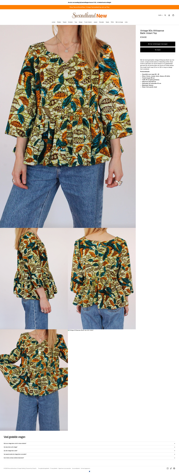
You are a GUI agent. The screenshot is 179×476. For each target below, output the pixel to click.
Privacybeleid (53, 468)
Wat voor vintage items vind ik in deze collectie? (15, 443)
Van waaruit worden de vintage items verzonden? (15, 454)
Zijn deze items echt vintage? (10, 447)
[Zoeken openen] (165, 15)
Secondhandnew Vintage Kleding (16, 468)
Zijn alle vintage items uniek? (10, 450)
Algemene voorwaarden (64, 468)
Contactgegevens (85, 468)
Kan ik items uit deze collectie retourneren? (14, 458)
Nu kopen (158, 50)
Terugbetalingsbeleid (43, 468)
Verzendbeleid (76, 468)
